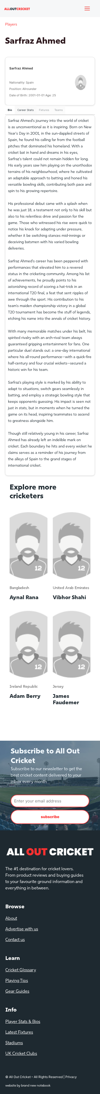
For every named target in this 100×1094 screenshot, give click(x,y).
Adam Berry (25, 696)
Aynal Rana (24, 597)
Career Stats (25, 109)
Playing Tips (16, 981)
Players (11, 25)
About (11, 919)
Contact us (15, 940)
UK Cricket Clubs (21, 1054)
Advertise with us (21, 929)
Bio (10, 109)
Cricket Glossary (20, 970)
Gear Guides (17, 991)
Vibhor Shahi (69, 597)
